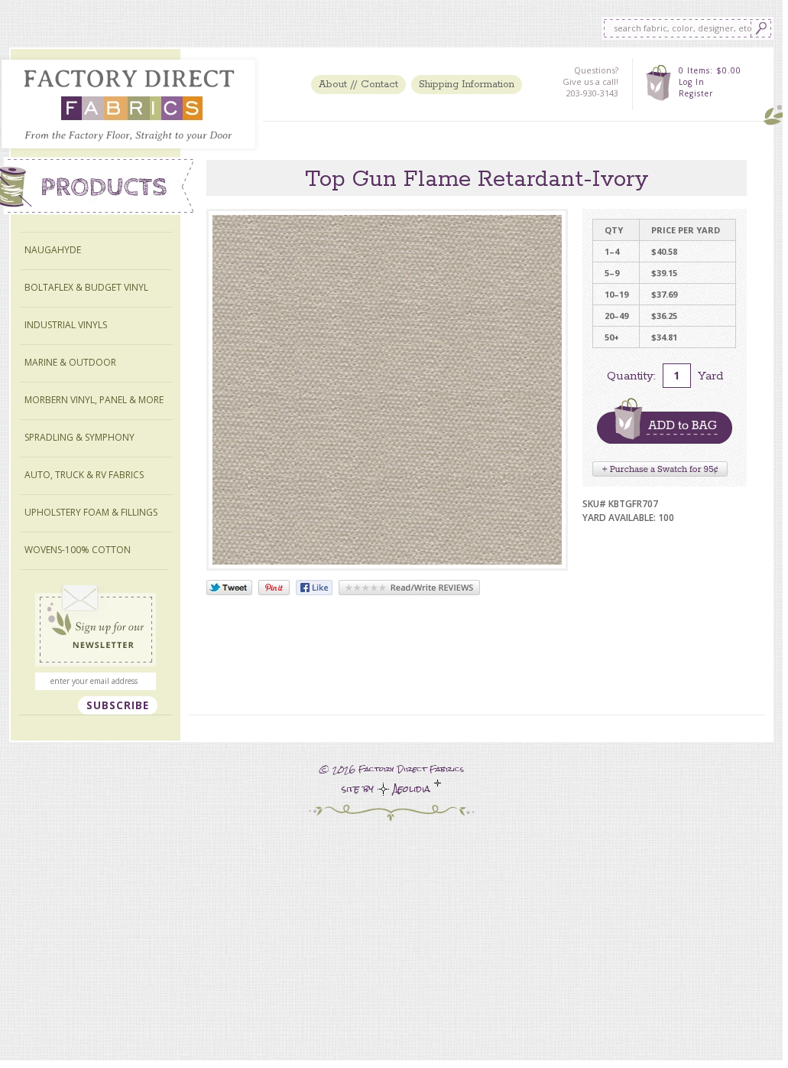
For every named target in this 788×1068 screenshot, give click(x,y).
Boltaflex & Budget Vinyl (86, 287)
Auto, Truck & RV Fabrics (84, 474)
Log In (692, 82)
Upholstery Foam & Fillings (90, 512)
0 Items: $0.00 (710, 70)
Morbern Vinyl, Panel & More (94, 399)
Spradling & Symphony (79, 437)
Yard (710, 376)
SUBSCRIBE (117, 705)
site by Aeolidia (388, 789)
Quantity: (631, 376)
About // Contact (358, 84)
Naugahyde (52, 249)
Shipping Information (466, 84)
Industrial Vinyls (65, 324)
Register (696, 93)
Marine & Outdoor (70, 362)
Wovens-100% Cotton (77, 549)
